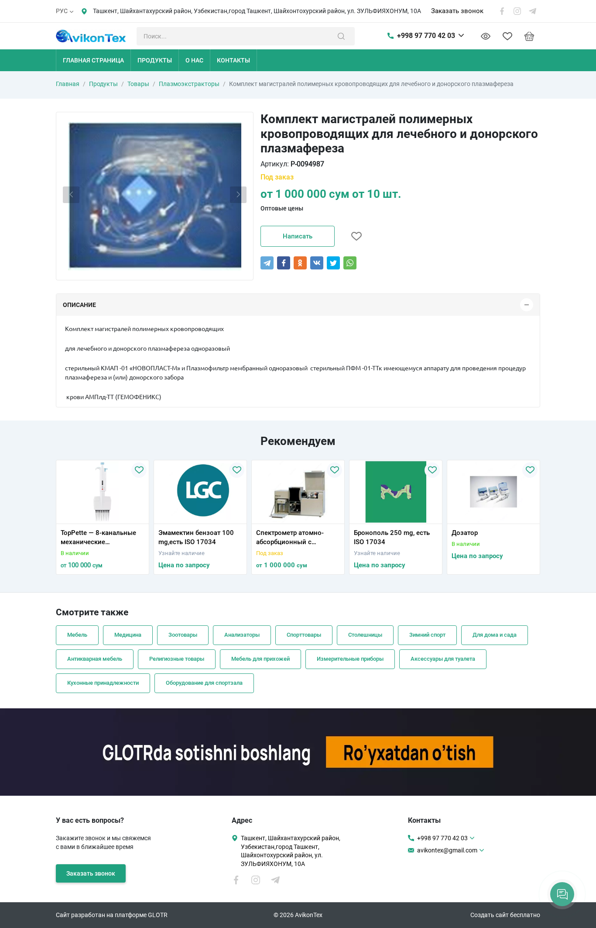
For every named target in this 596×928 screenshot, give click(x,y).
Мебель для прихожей (260, 658)
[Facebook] (283, 262)
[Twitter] (333, 262)
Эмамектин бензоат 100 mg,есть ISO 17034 (196, 537)
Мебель (77, 634)
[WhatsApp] (349, 262)
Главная (67, 84)
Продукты (103, 84)
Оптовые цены (281, 208)
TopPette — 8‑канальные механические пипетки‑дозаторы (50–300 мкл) (98, 538)
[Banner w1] (298, 752)
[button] (65, 518)
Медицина (127, 634)
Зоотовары (182, 634)
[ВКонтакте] (316, 262)
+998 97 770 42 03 (426, 35)
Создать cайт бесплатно (505, 914)
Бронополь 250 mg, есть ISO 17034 (392, 537)
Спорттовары (304, 634)
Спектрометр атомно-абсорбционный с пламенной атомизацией (295, 538)
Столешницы (365, 634)
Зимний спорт (427, 634)
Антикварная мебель (94, 658)
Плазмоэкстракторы (189, 84)
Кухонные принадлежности (103, 683)
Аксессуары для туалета (443, 658)
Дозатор (465, 533)
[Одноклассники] (300, 262)
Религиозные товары (176, 658)
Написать (297, 236)
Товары (138, 84)
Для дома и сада (495, 634)
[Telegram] (267, 262)
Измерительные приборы (350, 658)
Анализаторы (242, 634)
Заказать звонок (457, 11)
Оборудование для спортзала (204, 683)
